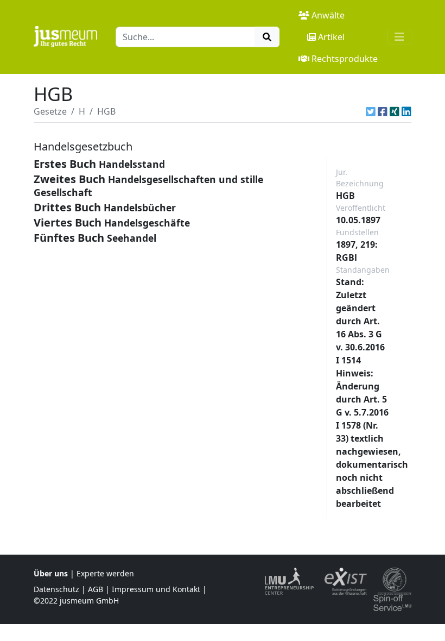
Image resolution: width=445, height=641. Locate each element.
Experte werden (105, 573)
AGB (95, 589)
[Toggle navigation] (399, 37)
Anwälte (328, 15)
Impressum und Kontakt (156, 589)
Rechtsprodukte (345, 59)
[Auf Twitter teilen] (371, 111)
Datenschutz (56, 589)
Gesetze (50, 111)
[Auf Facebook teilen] (382, 111)
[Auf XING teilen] (394, 111)
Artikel (331, 37)
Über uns (51, 573)
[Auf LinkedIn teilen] (406, 111)
